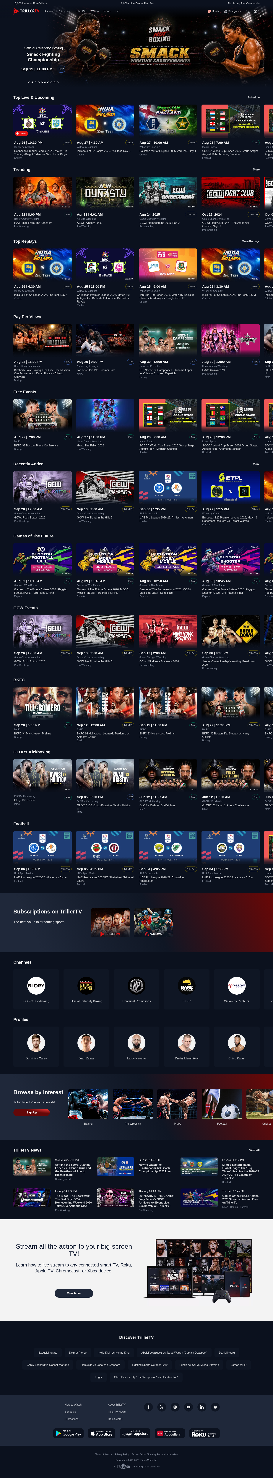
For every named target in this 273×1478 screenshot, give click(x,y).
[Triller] (215, 1407)
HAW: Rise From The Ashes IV (33, 222)
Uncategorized (63, 1179)
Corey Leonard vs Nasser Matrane (48, 1364)
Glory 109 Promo (24, 800)
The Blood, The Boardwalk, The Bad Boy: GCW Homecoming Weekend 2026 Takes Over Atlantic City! (73, 1200)
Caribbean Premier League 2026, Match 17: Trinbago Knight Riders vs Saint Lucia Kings (40, 152)
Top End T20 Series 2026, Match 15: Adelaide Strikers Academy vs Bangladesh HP (166, 296)
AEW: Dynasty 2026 (89, 222)
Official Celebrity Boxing (86, 1001)
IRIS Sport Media (148, 513)
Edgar (98, 1377)
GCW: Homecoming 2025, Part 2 (159, 222)
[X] (161, 1407)
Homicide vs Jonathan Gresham (100, 1364)
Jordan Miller (238, 1364)
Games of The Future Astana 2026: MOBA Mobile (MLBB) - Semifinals (165, 591)
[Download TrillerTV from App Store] (101, 1433)
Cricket (18, 158)
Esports (18, 596)
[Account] (255, 11)
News (106, 11)
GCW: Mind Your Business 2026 (159, 661)
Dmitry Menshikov (187, 1058)
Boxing (18, 380)
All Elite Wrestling (86, 219)
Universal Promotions (150, 366)
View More (74, 1293)
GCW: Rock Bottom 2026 (29, 517)
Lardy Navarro (136, 1058)
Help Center (115, 1418)
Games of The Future (25, 585)
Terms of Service (103, 1454)
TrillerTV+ (81, 11)
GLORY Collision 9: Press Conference (225, 805)
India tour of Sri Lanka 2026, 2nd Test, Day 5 (103, 150)
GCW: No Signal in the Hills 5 (94, 517)
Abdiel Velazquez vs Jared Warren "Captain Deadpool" (174, 1352)
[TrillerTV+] (110, 922)
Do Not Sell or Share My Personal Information (155, 1454)
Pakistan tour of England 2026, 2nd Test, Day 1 (167, 150)
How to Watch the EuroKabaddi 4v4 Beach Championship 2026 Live (154, 1168)
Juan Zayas (86, 1058)
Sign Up (32, 1112)
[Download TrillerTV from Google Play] (68, 1433)
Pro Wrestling (21, 226)
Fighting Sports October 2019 (150, 1364)
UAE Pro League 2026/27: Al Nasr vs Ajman (166, 517)
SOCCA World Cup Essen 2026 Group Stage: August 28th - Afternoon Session (230, 447)
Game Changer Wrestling (152, 219)
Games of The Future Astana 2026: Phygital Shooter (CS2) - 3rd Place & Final (228, 591)
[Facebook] (148, 1407)
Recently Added (28, 464)
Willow (95, 11)
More (256, 169)
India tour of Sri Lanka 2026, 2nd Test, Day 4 (41, 294)
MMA (80, 374)
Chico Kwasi (236, 1058)
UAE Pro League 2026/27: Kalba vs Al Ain (227, 877)
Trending (21, 169)
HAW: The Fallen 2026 (90, 445)
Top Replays (25, 241)
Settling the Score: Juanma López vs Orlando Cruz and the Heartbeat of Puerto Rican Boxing (73, 1169)
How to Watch (73, 1404)
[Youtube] (188, 1407)
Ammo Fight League (88, 366)
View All (254, 1150)
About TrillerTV (117, 1404)
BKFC (17, 441)
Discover (49, 11)
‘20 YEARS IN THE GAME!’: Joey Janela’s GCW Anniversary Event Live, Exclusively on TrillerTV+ (157, 1200)
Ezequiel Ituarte (47, 1352)
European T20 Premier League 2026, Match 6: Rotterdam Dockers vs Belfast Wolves (230, 519)
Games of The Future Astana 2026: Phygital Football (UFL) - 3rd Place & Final (40, 591)
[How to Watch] (199, 1270)
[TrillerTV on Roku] (204, 1433)
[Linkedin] (201, 1407)
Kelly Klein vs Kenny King (113, 1352)
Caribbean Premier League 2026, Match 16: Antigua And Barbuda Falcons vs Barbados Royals (103, 298)
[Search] (247, 11)
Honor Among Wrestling (26, 219)
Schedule (65, 11)
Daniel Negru (227, 1352)
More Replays (251, 241)
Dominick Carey (36, 1058)
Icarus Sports (209, 147)
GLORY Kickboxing (24, 796)
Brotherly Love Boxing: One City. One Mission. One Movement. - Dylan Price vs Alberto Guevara (42, 373)
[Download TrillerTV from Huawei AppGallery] (170, 1433)
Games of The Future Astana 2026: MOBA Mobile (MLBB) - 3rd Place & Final (102, 591)
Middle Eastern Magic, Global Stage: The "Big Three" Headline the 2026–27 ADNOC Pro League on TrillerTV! (240, 1171)
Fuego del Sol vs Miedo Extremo (199, 1364)
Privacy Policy (122, 1454)
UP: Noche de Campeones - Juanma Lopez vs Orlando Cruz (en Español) (43, 54)
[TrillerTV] (26, 11)
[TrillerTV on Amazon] (135, 1433)
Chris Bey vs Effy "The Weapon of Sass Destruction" (146, 1377)
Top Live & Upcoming (33, 97)
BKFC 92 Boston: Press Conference (36, 445)
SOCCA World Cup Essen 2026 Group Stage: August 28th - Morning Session (230, 152)
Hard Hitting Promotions (27, 366)
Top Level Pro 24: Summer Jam (96, 370)
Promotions (72, 1418)
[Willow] (153, 922)
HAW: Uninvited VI (213, 370)
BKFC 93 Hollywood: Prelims (157, 733)
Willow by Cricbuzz (24, 147)
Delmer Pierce (78, 1352)
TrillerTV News (27, 1150)
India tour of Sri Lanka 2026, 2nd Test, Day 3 (229, 294)
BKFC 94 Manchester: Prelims (32, 733)
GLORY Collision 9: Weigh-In (157, 805)
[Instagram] (175, 1407)
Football (206, 158)
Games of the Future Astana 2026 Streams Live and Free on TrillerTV (240, 1199)
